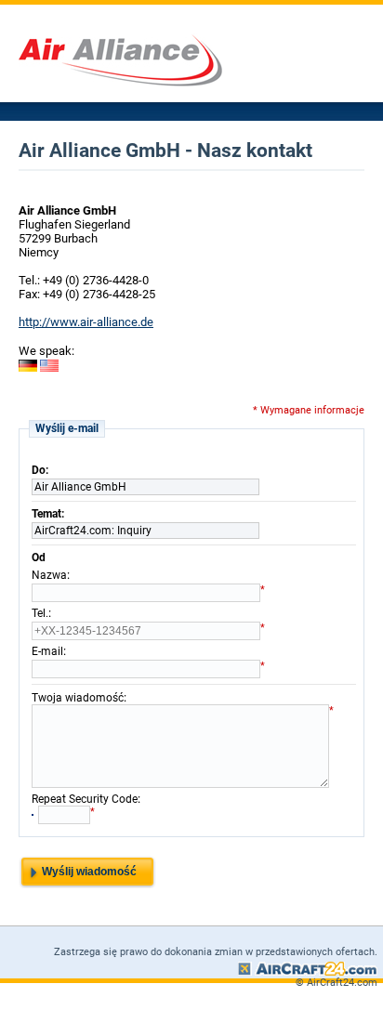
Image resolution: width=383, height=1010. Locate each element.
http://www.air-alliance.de (86, 322)
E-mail (47, 651)
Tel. (40, 613)
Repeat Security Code (85, 799)
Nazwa (49, 575)
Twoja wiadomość (78, 697)
